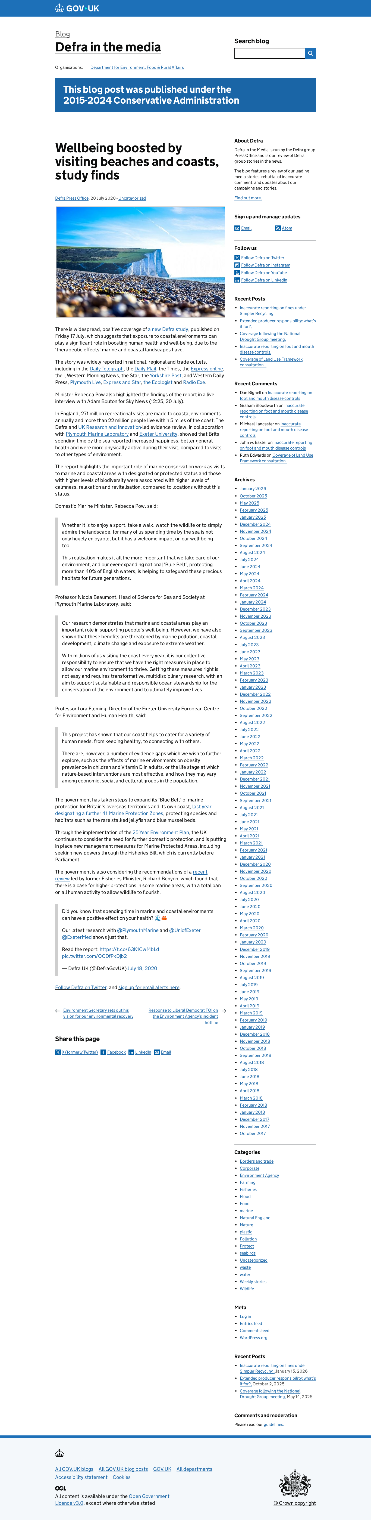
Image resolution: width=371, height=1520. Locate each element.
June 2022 (250, 736)
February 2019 (253, 1020)
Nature (246, 1224)
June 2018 (249, 1076)
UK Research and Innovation (109, 427)
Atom (287, 228)
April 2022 (250, 750)
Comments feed (254, 1330)
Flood (245, 1196)
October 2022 (253, 708)
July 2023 (249, 644)
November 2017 (255, 1126)
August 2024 (252, 552)
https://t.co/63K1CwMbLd (129, 949)
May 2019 (249, 998)
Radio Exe (194, 382)
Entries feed (251, 1323)
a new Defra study (168, 329)
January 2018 (252, 1112)
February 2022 (254, 764)
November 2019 (255, 956)
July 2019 (249, 984)
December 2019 (255, 949)
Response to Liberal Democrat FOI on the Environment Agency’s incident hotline (183, 1016)
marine (246, 1210)
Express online (207, 369)
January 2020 (253, 942)
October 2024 (253, 538)
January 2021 (252, 857)
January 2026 (253, 488)
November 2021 (255, 786)
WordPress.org (254, 1337)
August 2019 (252, 977)
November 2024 (255, 531)
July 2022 (249, 729)
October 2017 (253, 1133)
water (245, 1274)
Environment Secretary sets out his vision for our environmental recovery (98, 1013)
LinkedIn (143, 1052)
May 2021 (249, 828)
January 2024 (253, 602)
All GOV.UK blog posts (123, 1469)
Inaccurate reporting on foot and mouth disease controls (274, 411)
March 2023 (252, 673)
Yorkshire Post (165, 375)
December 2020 (255, 864)
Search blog (251, 41)
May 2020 (249, 913)
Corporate (249, 1168)
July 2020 (249, 899)
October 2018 (253, 1048)
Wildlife (247, 1288)
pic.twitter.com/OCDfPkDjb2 (94, 956)
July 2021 (249, 814)
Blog (62, 33)
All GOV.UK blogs (74, 1469)
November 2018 (255, 1041)
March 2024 (252, 587)
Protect (247, 1246)
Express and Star (122, 382)
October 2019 (253, 963)
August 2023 (252, 637)
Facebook (116, 1052)
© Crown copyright (294, 1503)
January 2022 (253, 772)
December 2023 (255, 609)
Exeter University (158, 434)
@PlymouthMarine (138, 930)
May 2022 (249, 743)
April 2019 (249, 1005)
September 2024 (256, 545)
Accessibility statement (81, 1477)
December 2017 (254, 1119)
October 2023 (253, 623)
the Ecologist (157, 382)
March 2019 (251, 1013)
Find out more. (248, 197)
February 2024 (254, 595)
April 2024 (250, 580)
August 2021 (252, 807)
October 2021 (253, 793)
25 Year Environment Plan (161, 832)
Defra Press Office (72, 198)
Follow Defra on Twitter (80, 987)
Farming (248, 1182)
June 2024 (250, 566)
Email (166, 1052)
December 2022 (255, 694)
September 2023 (256, 630)
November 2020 (255, 871)
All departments (194, 1469)
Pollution (248, 1239)
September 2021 (255, 800)
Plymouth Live (85, 382)
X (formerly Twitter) (80, 1052)
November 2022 (255, 701)
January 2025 (253, 517)
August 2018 (252, 1062)
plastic (246, 1231)
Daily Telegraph (107, 369)
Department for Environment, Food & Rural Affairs (137, 67)
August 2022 (252, 722)
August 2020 (252, 892)
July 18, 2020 (142, 968)
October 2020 (253, 878)
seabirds (248, 1253)
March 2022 (252, 757)
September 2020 (256, 885)
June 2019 (249, 991)
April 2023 (250, 665)
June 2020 (250, 906)
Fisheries (248, 1189)
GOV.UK (162, 1469)
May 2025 (249, 503)
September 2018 (255, 1055)
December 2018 (255, 1034)
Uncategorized (132, 198)
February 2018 (253, 1105)
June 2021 (249, 821)
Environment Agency (259, 1175)
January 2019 (252, 1027)
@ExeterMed (77, 937)
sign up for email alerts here (149, 987)
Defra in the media (108, 47)
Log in (245, 1316)
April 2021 (249, 835)
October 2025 (253, 496)
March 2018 (251, 1098)
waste (245, 1267)
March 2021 (251, 843)
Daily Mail (145, 369)
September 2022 (256, 715)
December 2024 (255, 524)
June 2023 (250, 651)
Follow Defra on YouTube (264, 272)
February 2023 (254, 680)
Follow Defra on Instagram (265, 265)
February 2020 (254, 934)
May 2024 (249, 573)
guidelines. (274, 1424)
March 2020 (252, 927)
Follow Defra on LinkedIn (264, 280)
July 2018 (249, 1069)
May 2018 (249, 1083)
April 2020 (250, 920)
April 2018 (249, 1090)
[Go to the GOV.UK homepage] (77, 8)
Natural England (255, 1217)
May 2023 (249, 658)
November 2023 (255, 616)
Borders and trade (256, 1161)
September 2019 (255, 970)
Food (245, 1203)
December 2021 (255, 779)
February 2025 (254, 510)
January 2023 (253, 687)
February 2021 (253, 850)
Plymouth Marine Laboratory (97, 434)
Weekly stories (253, 1281)
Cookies (122, 1477)
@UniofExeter (185, 930)
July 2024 (249, 559)
